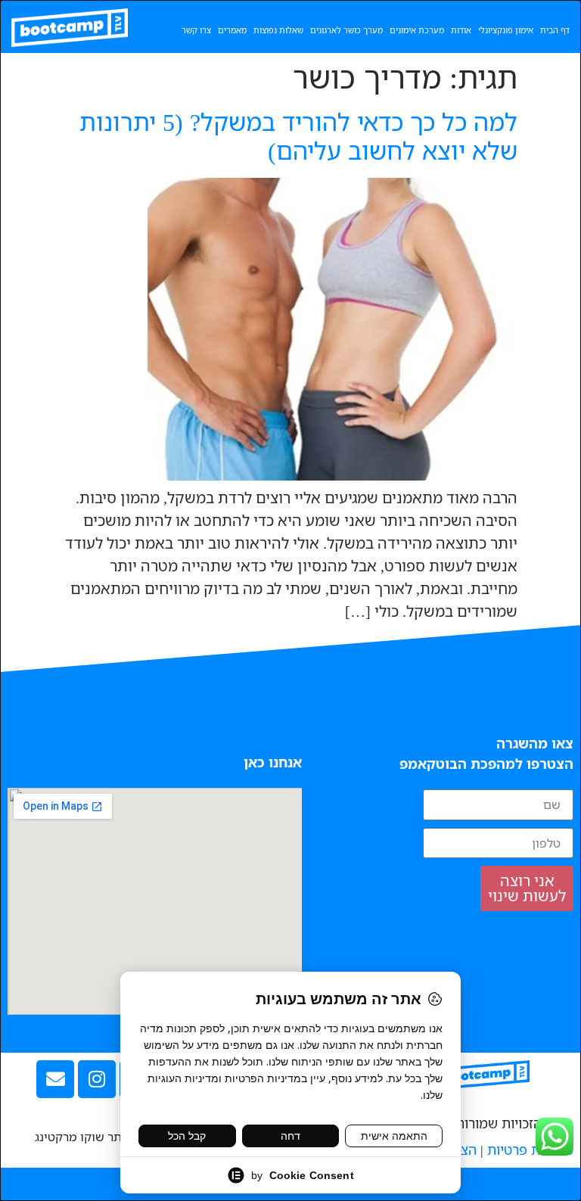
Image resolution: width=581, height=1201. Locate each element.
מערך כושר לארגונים (346, 30)
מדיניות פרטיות (530, 1149)
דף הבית (555, 30)
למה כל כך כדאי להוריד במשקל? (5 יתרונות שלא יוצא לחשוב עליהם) (298, 135)
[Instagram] (97, 1079)
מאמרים (232, 30)
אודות (461, 30)
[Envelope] (55, 1079)
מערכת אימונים (417, 30)
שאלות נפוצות (278, 30)
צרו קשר (196, 30)
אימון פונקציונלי (505, 30)
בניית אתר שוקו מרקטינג (97, 1136)
